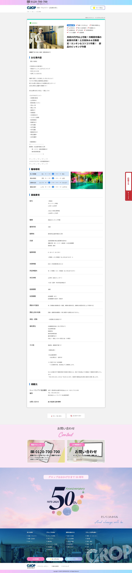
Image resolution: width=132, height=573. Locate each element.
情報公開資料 (55, 566)
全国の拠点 (50, 549)
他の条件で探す (77, 416)
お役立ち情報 (70, 541)
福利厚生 (50, 541)
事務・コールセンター (92, 536)
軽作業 (88, 538)
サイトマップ (65, 566)
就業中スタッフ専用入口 (73, 559)
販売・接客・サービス (92, 552)
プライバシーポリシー (43, 566)
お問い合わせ (70, 547)
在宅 (88, 547)
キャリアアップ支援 (52, 544)
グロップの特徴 (51, 536)
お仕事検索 (36, 559)
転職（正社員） (32, 538)
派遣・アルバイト (32, 536)
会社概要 (50, 547)
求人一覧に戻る (57, 416)
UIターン (30, 541)
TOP (28, 11)
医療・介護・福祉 (91, 549)
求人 (33, 11)
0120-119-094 (55, 402)
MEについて (50, 538)
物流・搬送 (89, 541)
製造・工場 (89, 544)
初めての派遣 (70, 536)
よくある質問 (70, 538)
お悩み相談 (69, 544)
